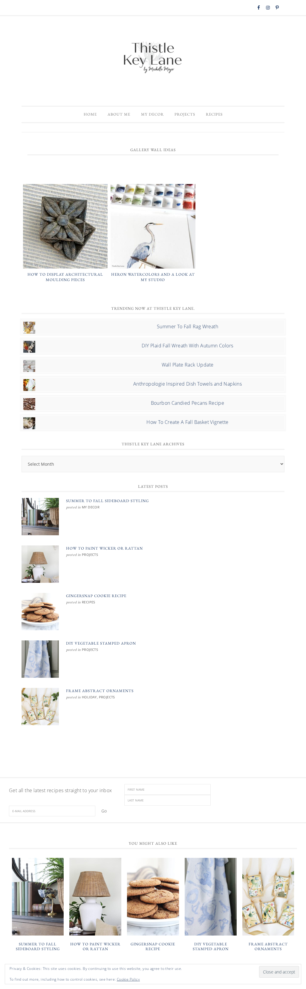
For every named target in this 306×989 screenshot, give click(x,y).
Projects (90, 554)
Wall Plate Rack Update (188, 364)
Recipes (88, 602)
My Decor (91, 507)
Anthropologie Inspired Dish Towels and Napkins (187, 384)
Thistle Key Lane (153, 58)
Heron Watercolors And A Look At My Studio (153, 277)
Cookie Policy (128, 979)
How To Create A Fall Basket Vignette (187, 422)
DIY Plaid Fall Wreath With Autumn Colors (187, 345)
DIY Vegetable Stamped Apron (101, 643)
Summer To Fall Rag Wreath (187, 326)
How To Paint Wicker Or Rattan (104, 548)
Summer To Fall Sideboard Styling (107, 500)
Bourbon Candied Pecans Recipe (187, 403)
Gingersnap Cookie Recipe (96, 595)
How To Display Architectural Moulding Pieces (65, 277)
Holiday (89, 697)
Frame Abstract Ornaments (100, 690)
